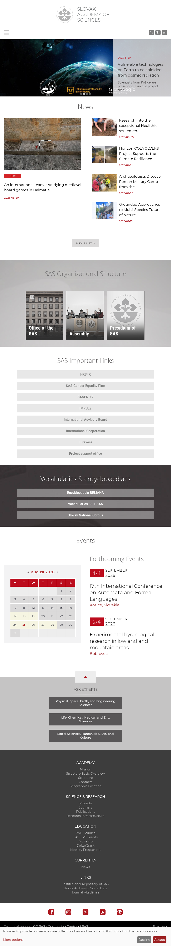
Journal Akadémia (85, 892)
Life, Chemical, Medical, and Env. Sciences (85, 719)
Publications (85, 812)
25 (24, 624)
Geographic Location (86, 786)
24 (15, 624)
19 (33, 616)
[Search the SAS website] (151, 32)
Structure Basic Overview (85, 773)
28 (52, 624)
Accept (159, 940)
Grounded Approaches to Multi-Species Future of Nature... (140, 209)
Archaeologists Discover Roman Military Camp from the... (140, 181)
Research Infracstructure (85, 816)
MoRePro (86, 841)
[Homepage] (64, 14)
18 (24, 616)
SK (164, 32)
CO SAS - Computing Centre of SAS (60, 926)
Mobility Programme (85, 850)
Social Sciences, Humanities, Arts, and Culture (85, 735)
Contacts (85, 782)
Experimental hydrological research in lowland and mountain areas (122, 641)
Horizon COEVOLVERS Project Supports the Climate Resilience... (139, 153)
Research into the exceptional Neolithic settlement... (138, 125)
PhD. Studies (85, 833)
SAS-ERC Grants (85, 837)
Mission (85, 769)
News (85, 867)
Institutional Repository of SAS (86, 884)
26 (33, 624)
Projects (85, 803)
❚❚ (32, 296)
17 (15, 616)
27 (43, 624)
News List (85, 243)
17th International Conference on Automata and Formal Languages (126, 592)
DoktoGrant (85, 845)
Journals (85, 807)
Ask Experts (86, 689)
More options (13, 940)
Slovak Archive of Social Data (85, 888)
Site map (160, 926)
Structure (85, 778)
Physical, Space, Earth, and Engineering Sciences (85, 703)
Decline (144, 940)
